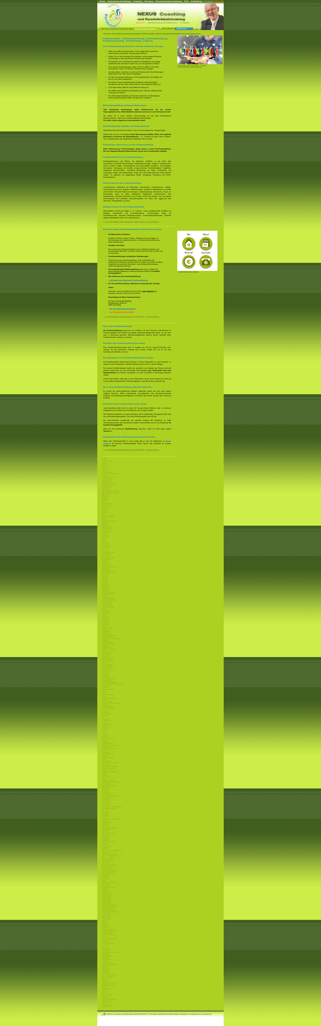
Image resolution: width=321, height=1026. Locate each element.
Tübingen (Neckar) (108, 943)
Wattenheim (106, 970)
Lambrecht (105, 719)
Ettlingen (105, 582)
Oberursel (105, 821)
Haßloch (105, 630)
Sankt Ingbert (106, 896)
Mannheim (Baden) (108, 768)
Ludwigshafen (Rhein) (109, 745)
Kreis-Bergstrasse (108, 707)
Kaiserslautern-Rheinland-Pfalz (113, 684)
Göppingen (106, 617)
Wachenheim (106, 959)
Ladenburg (106, 712)
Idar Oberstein (107, 670)
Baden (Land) (106, 481)
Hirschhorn (106, 656)
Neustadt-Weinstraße (109, 808)
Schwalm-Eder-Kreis (109, 910)
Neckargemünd (107, 794)
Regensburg (106, 847)
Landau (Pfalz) (107, 724)
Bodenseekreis (107, 532)
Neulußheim (106, 803)
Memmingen (106, 777)
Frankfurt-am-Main (108, 593)
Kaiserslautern (107, 680)
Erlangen (105, 577)
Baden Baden (106, 482)
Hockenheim (106, 659)
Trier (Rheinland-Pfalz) (110, 938)
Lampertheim (106, 721)
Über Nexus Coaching (109, 29)
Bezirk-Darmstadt (108, 518)
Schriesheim (106, 903)
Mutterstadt (106, 793)
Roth (103, 880)
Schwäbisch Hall (107, 908)
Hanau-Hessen (107, 628)
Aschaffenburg (107, 472)
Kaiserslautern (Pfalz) (109, 682)
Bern (103, 514)
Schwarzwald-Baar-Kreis (110, 912)
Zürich (104, 1003)
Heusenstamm (107, 652)
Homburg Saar (107, 666)
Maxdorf (105, 773)
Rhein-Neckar (107, 868)
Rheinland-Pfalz (107, 859)
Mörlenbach (106, 787)
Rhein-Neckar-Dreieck (109, 870)
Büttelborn (105, 544)
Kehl (103, 693)
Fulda (104, 609)
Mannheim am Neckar (109, 766)
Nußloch (105, 817)
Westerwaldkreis (107, 977)
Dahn (104, 549)
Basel (104, 502)
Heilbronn (105, 640)
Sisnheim (105, 922)
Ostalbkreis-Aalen (108, 829)
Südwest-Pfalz (107, 933)
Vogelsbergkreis (107, 956)
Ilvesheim (105, 672)
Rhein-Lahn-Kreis (108, 857)
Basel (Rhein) (106, 503)
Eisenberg (105, 570)
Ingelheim (105, 673)
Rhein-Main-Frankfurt (109, 864)
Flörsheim (105, 588)
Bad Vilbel (105, 496)
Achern (104, 460)
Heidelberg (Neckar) (109, 637)
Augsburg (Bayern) (108, 477)
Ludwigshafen (107, 744)
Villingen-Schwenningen (110, 952)
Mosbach (105, 791)
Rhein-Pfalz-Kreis (108, 861)
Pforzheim (105, 831)
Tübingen (105, 942)
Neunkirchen (106, 805)
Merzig (104, 779)
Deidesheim (106, 554)
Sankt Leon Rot (107, 898)
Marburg (105, 770)
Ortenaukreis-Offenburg (110, 828)
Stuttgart (105, 928)
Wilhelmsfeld (106, 989)
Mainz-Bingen (107, 761)
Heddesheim (106, 631)
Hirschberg (106, 654)
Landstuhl (105, 728)
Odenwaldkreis (107, 822)
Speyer (104, 924)
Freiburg (105, 596)
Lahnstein (105, 715)
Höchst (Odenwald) (108, 661)
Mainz (104, 759)
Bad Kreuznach (107, 489)
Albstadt (105, 463)
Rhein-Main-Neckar (108, 866)
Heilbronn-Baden (108, 642)
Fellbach (105, 584)
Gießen (104, 616)
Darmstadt (105, 551)
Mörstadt (105, 789)
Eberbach (105, 563)
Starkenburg (106, 926)
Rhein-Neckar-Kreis (109, 871)
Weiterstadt (106, 973)
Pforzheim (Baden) (108, 833)
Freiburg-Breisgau (108, 598)
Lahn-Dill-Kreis (107, 714)
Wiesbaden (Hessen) (109, 984)
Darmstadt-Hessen (108, 553)
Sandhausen (106, 894)
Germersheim (106, 612)
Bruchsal (105, 537)
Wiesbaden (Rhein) (108, 985)
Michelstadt (106, 784)
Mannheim (105, 765)
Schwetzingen (107, 915)
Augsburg (105, 475)
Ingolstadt (105, 675)
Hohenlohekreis (107, 665)
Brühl (104, 539)
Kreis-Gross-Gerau (108, 708)
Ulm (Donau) (106, 949)
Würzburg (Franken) (109, 999)
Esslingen (105, 581)
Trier (103, 936)
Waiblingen (106, 963)
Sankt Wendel (107, 899)
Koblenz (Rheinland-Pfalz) (111, 703)
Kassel (104, 691)
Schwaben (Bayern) (109, 905)
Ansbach (105, 470)
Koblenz (105, 700)
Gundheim (105, 624)
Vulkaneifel (106, 957)
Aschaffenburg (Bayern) (110, 474)
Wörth (104, 991)
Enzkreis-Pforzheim (108, 572)
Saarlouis (105, 891)
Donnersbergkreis (108, 558)
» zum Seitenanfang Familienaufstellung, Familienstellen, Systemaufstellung (131, 222)
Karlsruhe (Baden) (108, 689)
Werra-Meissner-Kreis (109, 975)
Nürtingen (105, 815)
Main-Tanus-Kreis (108, 758)
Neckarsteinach (107, 798)
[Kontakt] (197, 270)
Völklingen (105, 954)
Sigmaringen (106, 917)
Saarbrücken (106, 885)
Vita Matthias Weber (125, 29)
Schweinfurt (106, 913)
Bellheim (105, 510)
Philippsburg (106, 836)
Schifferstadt (106, 901)
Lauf (103, 731)
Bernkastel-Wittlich (108, 516)
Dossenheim (106, 560)
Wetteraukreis (106, 978)
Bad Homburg (107, 486)
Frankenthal (106, 589)
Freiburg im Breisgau (109, 600)
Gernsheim (106, 614)
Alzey (104, 467)
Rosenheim (106, 878)
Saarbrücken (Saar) (108, 887)
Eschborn (105, 579)
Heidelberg (106, 633)
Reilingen (105, 849)
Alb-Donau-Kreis (107, 461)
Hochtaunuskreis (108, 658)
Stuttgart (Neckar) (108, 929)
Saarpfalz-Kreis (107, 892)
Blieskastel (105, 530)
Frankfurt (105, 591)
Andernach (106, 468)
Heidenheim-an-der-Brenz (111, 638)
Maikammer (106, 752)
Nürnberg (105, 814)
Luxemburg (106, 747)
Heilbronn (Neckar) (108, 644)
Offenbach (105, 824)
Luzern (104, 751)
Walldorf (105, 968)
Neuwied (105, 812)
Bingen (104, 523)
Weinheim (105, 971)
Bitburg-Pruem (107, 528)
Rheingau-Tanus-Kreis (109, 854)
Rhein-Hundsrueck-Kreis (110, 856)
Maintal (104, 756)
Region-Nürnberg (108, 780)
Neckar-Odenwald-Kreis (110, 796)
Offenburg (105, 826)
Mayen (104, 775)
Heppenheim (106, 647)
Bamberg (105, 500)
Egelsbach (105, 568)
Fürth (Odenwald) (108, 607)
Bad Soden (106, 495)
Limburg (105, 737)
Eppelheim (105, 574)
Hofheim (105, 663)
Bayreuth (105, 509)
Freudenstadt (106, 602)
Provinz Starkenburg (109, 842)
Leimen (104, 733)
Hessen (104, 651)
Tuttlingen (105, 945)
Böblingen (105, 533)
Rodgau (105, 877)
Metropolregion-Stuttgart (110, 782)
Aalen (104, 458)
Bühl (103, 540)
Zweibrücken (106, 1006)
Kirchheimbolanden (108, 698)
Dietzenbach (106, 556)
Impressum (154, 23)
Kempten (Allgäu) (108, 694)
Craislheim (105, 547)
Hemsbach (105, 645)
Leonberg (105, 735)
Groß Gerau (106, 621)
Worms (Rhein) (107, 994)
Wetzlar (104, 980)
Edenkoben (106, 565)
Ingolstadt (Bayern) (108, 679)
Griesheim (105, 619)
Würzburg (105, 998)
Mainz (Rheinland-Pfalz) (110, 763)
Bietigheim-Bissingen (109, 521)
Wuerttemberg (107, 996)
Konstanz (105, 705)
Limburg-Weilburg (108, 738)
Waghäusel (106, 961)
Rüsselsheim (106, 884)
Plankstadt (105, 840)
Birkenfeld (105, 526)
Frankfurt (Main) (107, 595)
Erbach (104, 575)
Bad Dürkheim (107, 479)
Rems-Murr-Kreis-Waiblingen (112, 850)
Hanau (104, 626)
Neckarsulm (106, 800)
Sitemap (184, 23)
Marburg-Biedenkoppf (109, 772)
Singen (104, 920)
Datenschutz (170, 23)
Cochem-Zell (106, 546)
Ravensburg (106, 845)
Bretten (104, 535)
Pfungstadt (105, 835)
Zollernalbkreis (107, 1001)
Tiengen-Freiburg (108, 935)
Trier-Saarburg (107, 940)
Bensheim (105, 512)
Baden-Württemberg (109, 484)
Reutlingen (106, 852)
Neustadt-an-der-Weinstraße (112, 807)
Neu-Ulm (105, 810)
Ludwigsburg (106, 742)
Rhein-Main (106, 863)
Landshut (105, 726)
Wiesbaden (106, 982)
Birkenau (105, 525)
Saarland (105, 889)
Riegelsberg (106, 875)
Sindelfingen (106, 919)
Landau (104, 723)
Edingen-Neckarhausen (110, 567)
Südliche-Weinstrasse (109, 931)
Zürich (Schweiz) (107, 1005)
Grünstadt (105, 623)
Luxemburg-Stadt (108, 749)
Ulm (103, 947)
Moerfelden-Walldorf (109, 786)
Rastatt (104, 843)
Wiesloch (105, 987)
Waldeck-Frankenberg (109, 964)
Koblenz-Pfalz (107, 701)
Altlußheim (105, 465)
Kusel (104, 710)
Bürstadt (105, 542)
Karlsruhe (105, 687)
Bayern (104, 507)
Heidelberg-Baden (108, 635)
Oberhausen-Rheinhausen (111, 819)
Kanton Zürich (107, 686)
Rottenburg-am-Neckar (110, 882)
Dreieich (105, 561)
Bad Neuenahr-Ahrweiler (110, 491)
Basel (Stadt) (106, 505)
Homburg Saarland (108, 668)
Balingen (105, 498)
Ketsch (104, 696)
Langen (104, 730)
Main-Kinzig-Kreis (108, 754)
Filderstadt (105, 586)
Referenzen (181, 29)
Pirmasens (105, 838)
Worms (104, 992)
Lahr (103, 717)
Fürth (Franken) (107, 605)
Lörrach (104, 740)
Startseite (106, 34)
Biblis (104, 519)
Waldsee (105, 966)
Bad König (105, 488)
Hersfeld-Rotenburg (109, 649)
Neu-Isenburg (106, 801)
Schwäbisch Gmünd (109, 906)
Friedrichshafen (107, 603)
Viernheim (105, 950)
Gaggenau (105, 610)
